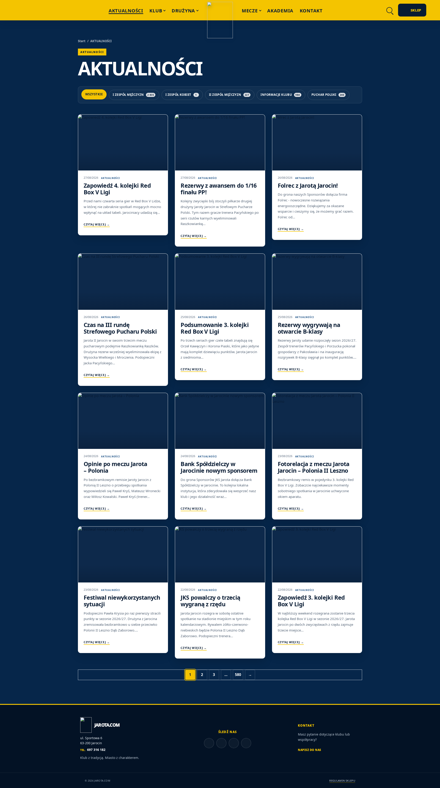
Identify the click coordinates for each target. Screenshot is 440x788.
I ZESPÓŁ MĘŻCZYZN (133, 95)
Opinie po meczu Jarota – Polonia (115, 467)
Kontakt (311, 11)
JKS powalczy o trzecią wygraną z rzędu (210, 600)
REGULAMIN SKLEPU (342, 780)
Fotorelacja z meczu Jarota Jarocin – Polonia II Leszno (313, 467)
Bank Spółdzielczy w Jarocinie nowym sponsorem (219, 467)
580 (238, 674)
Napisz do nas (309, 750)
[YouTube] (353, 10)
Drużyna (183, 11)
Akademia (280, 11)
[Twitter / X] (376, 10)
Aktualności (126, 11)
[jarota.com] (220, 20)
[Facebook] (341, 10)
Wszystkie (94, 94)
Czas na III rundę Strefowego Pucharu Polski (120, 328)
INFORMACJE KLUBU (280, 95)
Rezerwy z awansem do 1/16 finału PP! (218, 188)
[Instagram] (364, 10)
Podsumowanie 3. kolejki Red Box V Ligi (215, 328)
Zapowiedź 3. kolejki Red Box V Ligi (311, 600)
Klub (155, 11)
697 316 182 (92, 749)
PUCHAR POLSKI (327, 95)
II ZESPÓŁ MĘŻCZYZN (229, 95)
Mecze (250, 11)
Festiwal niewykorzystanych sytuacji (122, 600)
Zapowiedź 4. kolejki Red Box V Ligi (117, 188)
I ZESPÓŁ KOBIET (181, 95)
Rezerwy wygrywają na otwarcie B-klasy (309, 328)
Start (81, 41)
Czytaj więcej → (97, 224)
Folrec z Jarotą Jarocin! (308, 185)
